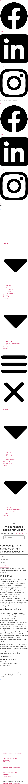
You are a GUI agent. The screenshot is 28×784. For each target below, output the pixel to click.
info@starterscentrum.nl (7, 670)
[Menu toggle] (1, 750)
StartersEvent (10, 289)
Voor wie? (9, 285)
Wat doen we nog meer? (13, 343)
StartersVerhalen (8, 297)
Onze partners (10, 345)
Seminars (9, 287)
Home (5, 241)
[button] (14, 206)
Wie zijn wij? (9, 341)
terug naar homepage (20, 533)
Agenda (5, 348)
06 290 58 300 (4, 668)
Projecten (9, 291)
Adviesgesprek (10, 293)
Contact (5, 347)
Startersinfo (6, 295)
